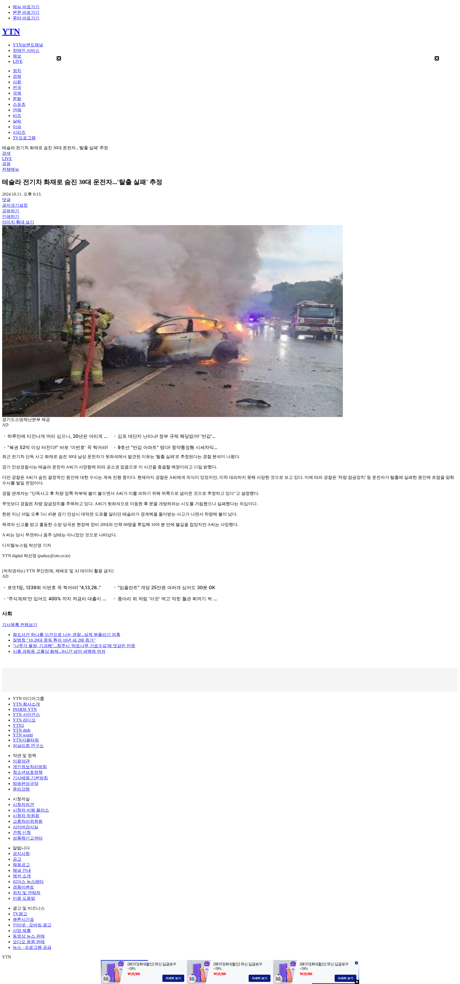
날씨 (17, 121)
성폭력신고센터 (28, 838)
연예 (17, 110)
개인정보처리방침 (30, 766)
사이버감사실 (25, 827)
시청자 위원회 (26, 815)
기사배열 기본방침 (30, 778)
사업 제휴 (22, 930)
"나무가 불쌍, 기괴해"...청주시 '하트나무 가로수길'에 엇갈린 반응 (74, 645)
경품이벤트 (23, 887)
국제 (17, 93)
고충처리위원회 (28, 821)
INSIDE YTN (25, 709)
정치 (17, 70)
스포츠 (19, 104)
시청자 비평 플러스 (31, 810)
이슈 (17, 126)
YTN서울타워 (26, 740)
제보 (17, 56)
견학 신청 (22, 832)
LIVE (18, 61)
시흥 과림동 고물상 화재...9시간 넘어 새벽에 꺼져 (59, 651)
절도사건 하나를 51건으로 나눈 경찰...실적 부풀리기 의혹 (66, 634)
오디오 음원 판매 (29, 942)
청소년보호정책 (28, 772)
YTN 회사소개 (26, 704)
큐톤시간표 (23, 919)
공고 (17, 859)
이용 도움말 (24, 898)
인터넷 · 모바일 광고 (32, 925)
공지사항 (21, 853)
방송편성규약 (25, 783)
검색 (6, 153)
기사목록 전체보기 (19, 624)
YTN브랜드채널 (28, 45)
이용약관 (21, 761)
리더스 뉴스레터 (28, 881)
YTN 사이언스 (26, 714)
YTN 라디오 (24, 720)
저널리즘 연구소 (28, 745)
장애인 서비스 (26, 50)
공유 (6, 163)
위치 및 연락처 (26, 892)
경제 (17, 76)
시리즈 (19, 132)
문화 (17, 98)
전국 (17, 87)
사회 (17, 82)
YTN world (23, 735)
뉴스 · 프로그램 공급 (32, 947)
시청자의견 (23, 804)
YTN (11, 31)
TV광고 (20, 914)
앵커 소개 (22, 876)
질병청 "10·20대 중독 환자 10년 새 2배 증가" (54, 640)
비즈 (17, 115)
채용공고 (21, 864)
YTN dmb (21, 730)
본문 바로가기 (26, 12)
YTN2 (18, 725)
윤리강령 (21, 789)
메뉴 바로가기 (26, 7)
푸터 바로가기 (26, 18)
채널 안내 (22, 870)
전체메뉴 (10, 169)
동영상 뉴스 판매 (29, 936)
